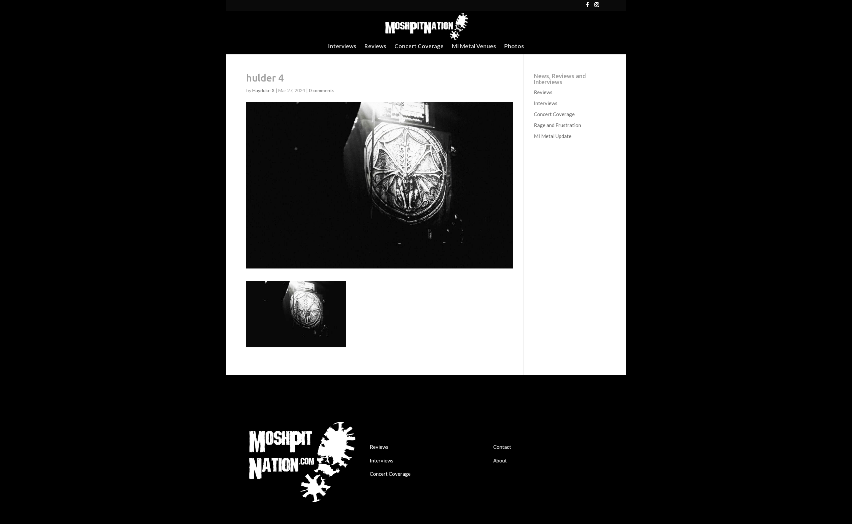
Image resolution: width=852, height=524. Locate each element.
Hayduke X (263, 90)
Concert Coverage (419, 47)
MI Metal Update (552, 136)
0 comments (321, 90)
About (500, 460)
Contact (502, 447)
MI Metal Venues (474, 47)
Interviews (342, 47)
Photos (514, 47)
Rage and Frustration (557, 125)
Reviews (375, 47)
